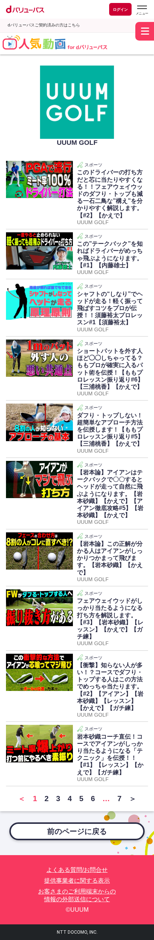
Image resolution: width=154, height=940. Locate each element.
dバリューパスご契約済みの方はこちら (43, 25)
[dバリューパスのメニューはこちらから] (141, 10)
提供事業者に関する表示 (77, 880)
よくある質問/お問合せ (77, 870)
